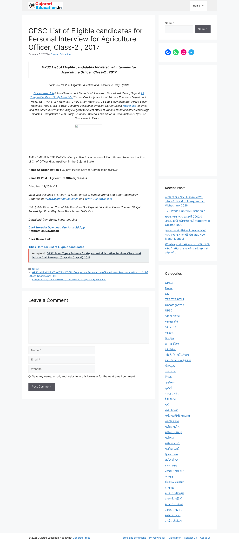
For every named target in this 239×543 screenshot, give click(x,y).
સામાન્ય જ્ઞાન (172, 515)
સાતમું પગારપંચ (173, 509)
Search (169, 23)
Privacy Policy (157, 537)
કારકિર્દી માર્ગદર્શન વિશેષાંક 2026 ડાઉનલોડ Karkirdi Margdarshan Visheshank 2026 (185, 201)
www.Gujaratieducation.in (61, 198)
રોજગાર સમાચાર (174, 471)
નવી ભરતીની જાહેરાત (177, 415)
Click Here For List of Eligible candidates (56, 247)
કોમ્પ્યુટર (170, 365)
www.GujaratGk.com (98, 198)
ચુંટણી (168, 388)
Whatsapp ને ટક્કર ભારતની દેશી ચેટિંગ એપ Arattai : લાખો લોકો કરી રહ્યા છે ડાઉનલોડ (187, 248)
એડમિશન (170, 349)
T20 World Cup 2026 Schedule (185, 211)
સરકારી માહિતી (173, 498)
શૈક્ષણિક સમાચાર (174, 482)
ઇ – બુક (169, 338)
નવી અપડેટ (171, 410)
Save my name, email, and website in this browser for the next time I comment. (84, 376)
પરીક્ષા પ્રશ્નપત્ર (173, 432)
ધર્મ (167, 404)
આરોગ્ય (169, 332)
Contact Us (190, 537)
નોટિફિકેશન (172, 421)
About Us (205, 537)
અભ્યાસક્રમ (172, 316)
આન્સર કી (171, 327)
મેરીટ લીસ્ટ (171, 460)
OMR (168, 294)
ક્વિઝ (168, 377)
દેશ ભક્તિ (170, 399)
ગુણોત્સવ (170, 382)
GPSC (35, 269)
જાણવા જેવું (172, 393)
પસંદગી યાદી (172, 443)
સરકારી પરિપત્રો (174, 493)
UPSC (169, 310)
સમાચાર (169, 487)
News (169, 288)
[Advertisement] (188, 120)
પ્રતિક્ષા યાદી (172, 449)
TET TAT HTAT (174, 299)
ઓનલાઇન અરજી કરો (178, 360)
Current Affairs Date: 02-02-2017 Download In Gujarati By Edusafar (69, 279)
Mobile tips (129, 105)
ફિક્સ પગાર (171, 454)
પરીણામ (169, 437)
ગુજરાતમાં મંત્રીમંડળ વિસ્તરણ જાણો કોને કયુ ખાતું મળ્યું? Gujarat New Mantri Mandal (185, 234)
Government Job (43, 93)
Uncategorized (174, 305)
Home (196, 5)
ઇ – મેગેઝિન (172, 343)
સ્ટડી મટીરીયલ (173, 520)
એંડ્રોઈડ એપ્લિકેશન (177, 354)
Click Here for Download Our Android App (56, 227)
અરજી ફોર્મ (171, 321)
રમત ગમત (171, 465)
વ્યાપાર (169, 476)
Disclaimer (175, 537)
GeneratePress (81, 537)
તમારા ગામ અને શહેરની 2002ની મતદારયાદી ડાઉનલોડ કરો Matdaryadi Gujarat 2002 (187, 220)
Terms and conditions (133, 537)
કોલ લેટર (170, 371)
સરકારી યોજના (174, 504)
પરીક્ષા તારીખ (172, 426)
